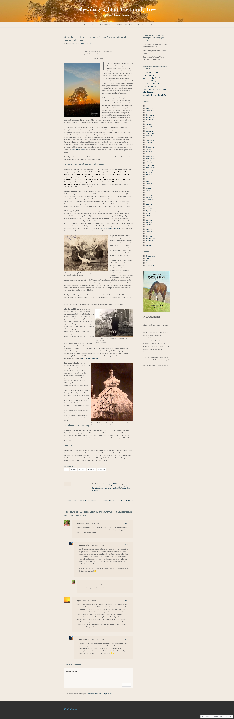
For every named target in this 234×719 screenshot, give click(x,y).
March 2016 (149, 177)
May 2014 (149, 220)
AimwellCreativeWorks (112, 486)
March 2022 (149, 131)
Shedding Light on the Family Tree (117, 9)
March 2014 (149, 225)
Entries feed (149, 261)
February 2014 (150, 227)
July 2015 (148, 190)
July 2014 (148, 216)
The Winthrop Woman (78, 150)
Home (84, 24)
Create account (150, 256)
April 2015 (149, 197)
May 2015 (149, 195)
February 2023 (150, 106)
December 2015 (150, 184)
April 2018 (149, 163)
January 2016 (149, 181)
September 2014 (151, 211)
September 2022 (151, 117)
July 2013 (148, 243)
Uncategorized (109, 484)
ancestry (122, 486)
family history (100, 488)
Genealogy (114, 488)
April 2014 (149, 222)
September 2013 (151, 238)
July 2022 (148, 122)
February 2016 (150, 179)
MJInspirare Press (145, 24)
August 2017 (149, 170)
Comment (126, 685)
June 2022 (149, 124)
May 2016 (149, 172)
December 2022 (150, 111)
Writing (116, 484)
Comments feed (150, 263)
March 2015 (149, 200)
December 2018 (150, 156)
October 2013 (150, 236)
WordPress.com (150, 265)
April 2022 (149, 129)
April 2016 (149, 174)
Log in (147, 258)
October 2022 (150, 115)
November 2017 (150, 168)
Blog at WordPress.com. (70, 709)
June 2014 (149, 218)
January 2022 (149, 136)
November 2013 (150, 234)
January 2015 (149, 204)
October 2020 (150, 142)
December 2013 (150, 231)
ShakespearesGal (86, 43)
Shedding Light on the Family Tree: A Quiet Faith (117, 500)
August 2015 (149, 188)
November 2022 (150, 113)
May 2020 (149, 145)
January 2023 (149, 108)
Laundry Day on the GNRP (154, 95)
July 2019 (148, 149)
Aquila (79, 600)
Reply (126, 523)
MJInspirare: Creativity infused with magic (117, 24)
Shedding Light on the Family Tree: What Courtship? (81, 500)
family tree (108, 488)
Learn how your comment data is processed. (99, 694)
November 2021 (150, 138)
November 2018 (150, 158)
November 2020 (150, 140)
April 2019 (149, 152)
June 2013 (149, 245)
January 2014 (149, 229)
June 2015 (149, 193)
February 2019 (150, 154)
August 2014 (149, 213)
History (99, 484)
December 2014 (150, 206)
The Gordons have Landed (90, 358)
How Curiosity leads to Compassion (109, 228)
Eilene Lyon (80, 523)
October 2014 (150, 209)
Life (103, 484)
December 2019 (150, 147)
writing (98, 490)
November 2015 (150, 186)
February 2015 (150, 202)
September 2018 (151, 161)
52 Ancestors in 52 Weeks (108, 54)
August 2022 (149, 120)
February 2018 (150, 165)
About (92, 24)
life (119, 488)
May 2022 (149, 127)
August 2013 (149, 241)
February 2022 (150, 133)
